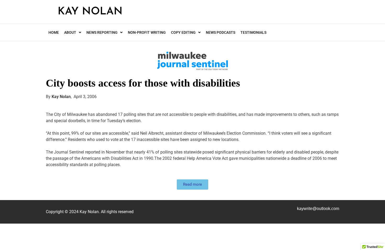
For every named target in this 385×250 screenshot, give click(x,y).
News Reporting (102, 32)
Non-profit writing (147, 32)
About (70, 32)
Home (53, 32)
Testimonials (253, 32)
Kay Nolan (90, 12)
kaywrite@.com (318, 208)
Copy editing (183, 32)
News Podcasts (220, 32)
